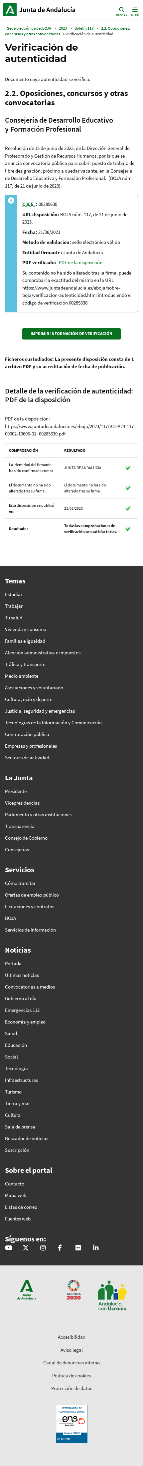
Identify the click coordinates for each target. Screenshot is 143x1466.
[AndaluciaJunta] (60, 1248)
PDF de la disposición (80, 262)
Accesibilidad (71, 1337)
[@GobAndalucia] (8, 1248)
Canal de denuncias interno (71, 1362)
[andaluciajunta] (26, 1248)
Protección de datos (71, 1388)
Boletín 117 (83, 28)
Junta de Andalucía (10, 9)
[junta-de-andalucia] (95, 1248)
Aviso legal (72, 1350)
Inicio (48, 9)
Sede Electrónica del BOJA (29, 28)
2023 (63, 28)
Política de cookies (71, 1375)
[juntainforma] (78, 1248)
